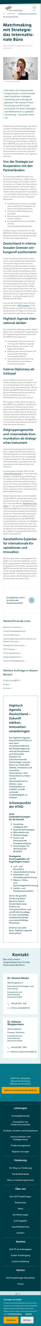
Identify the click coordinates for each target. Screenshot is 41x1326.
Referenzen (11, 13)
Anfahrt (20, 1233)
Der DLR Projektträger (20, 1196)
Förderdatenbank (20, 1174)
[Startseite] (4, 13)
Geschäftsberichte (20, 1227)
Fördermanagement (20, 1145)
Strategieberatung (20, 1116)
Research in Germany (12, 627)
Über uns (20, 1189)
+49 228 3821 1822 (19, 1003)
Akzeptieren (11, 1320)
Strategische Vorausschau (14, 645)
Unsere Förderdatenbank (14, 660)
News (20, 1208)
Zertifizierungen (20, 1214)
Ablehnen (27, 1320)
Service (20, 1270)
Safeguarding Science (12, 657)
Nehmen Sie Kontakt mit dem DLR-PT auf (20, 1090)
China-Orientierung (11, 653)
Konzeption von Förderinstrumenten (20, 1123)
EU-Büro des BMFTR (11, 680)
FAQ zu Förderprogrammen (20, 1180)
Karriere (20, 1241)
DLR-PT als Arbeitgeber (20, 1249)
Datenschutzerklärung (15, 1314)
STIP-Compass (9, 649)
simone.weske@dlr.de (20, 1008)
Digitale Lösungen (20, 1151)
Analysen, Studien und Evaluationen (20, 1130)
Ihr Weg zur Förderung (20, 1168)
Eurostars (7, 688)
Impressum (28, 1314)
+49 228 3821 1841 (19, 1047)
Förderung (20, 1160)
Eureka (6, 684)
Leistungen (20, 1108)
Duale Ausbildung (20, 1261)
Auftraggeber (20, 1221)
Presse (21, 1284)
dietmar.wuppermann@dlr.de (24, 1051)
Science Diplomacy (11, 634)
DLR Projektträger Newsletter (20, 1278)
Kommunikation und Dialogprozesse (20, 1138)
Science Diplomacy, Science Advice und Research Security (19, 640)
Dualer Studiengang (20, 1255)
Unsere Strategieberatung (14, 631)
